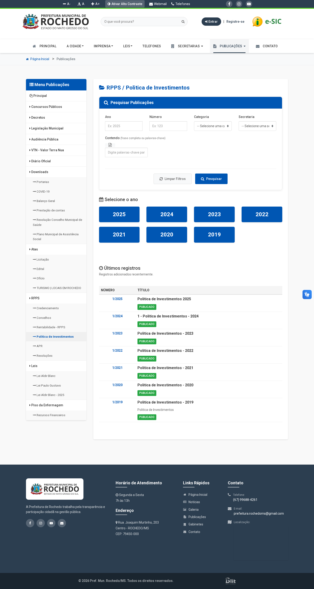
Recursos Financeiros (50, 415)
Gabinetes (195, 524)
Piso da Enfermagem (47, 405)
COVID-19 (42, 191)
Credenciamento (47, 308)
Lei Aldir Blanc (45, 376)
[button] (187, 46)
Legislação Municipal (47, 128)
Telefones (182, 4)
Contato (194, 532)
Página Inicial (39, 59)
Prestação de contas (50, 210)
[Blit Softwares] (231, 581)
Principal (40, 96)
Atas (34, 249)
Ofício (40, 278)
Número (155, 117)
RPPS (35, 298)
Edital (40, 269)
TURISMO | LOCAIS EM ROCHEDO (58, 288)
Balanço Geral (45, 201)
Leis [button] (126, 46)
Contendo (135, 138)
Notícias (194, 502)
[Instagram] (239, 4)
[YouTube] (249, 4)
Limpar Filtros (175, 179)
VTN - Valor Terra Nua (47, 150)
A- (69, 4)
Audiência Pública (44, 139)
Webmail (160, 4)
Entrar (213, 21)
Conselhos (43, 318)
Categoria (201, 117)
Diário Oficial (41, 161)
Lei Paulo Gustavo (48, 385)
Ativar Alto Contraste (126, 4)
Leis (34, 366)
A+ (97, 4)
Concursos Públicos (46, 107)
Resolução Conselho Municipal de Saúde (57, 222)
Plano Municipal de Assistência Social (56, 237)
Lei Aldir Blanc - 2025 (50, 395)
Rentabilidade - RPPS (50, 327)
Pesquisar (214, 179)
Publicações (197, 517)
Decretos (38, 117)
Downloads (39, 172)
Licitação (42, 259)
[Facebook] (229, 4)
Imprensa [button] (102, 46)
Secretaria (246, 117)
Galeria (193, 509)
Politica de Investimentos (55, 336)
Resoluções (44, 355)
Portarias (42, 182)
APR (39, 346)
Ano (108, 117)
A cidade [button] (74, 46)
